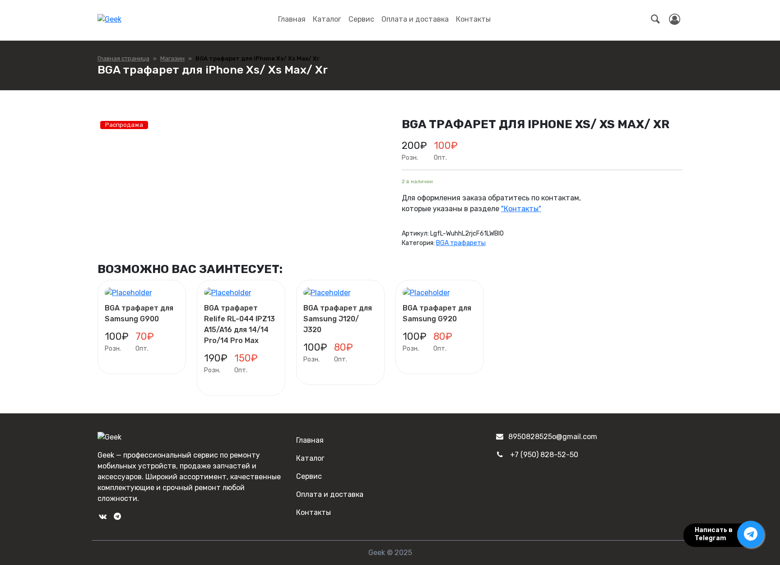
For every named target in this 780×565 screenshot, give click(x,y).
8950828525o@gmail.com (552, 436)
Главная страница (123, 58)
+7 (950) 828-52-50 (544, 454)
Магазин (172, 58)
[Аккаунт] (674, 19)
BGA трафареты (461, 243)
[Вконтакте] (102, 516)
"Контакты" (521, 208)
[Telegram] (117, 516)
